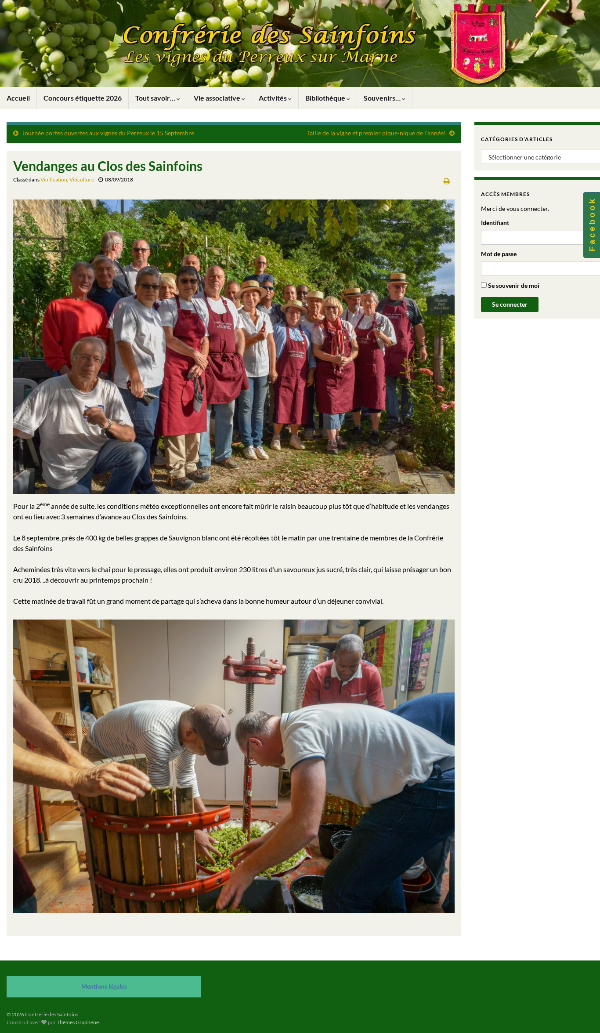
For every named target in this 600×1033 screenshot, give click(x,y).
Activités (273, 98)
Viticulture (81, 179)
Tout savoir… (156, 98)
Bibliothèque (326, 98)
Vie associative (218, 98)
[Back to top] (580, 1013)
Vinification (53, 179)
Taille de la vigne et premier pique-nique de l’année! (376, 133)
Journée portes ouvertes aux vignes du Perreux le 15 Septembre (108, 133)
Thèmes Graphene (78, 1022)
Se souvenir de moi (513, 285)
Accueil (18, 98)
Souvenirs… (383, 98)
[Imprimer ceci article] (447, 181)
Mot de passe (499, 253)
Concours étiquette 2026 (82, 98)
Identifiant (495, 222)
